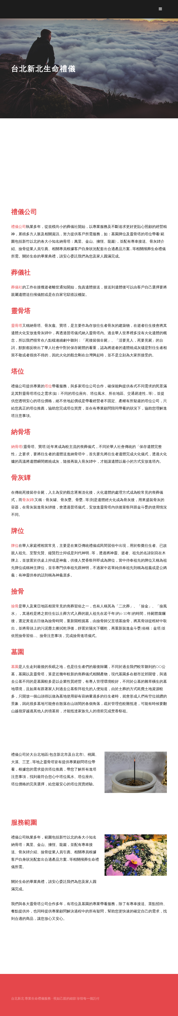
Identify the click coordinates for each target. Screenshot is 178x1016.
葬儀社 (16, 287)
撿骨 (15, 606)
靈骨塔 (16, 325)
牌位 (15, 545)
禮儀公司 (18, 226)
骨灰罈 (27, 499)
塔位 (48, 386)
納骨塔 (16, 446)
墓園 (15, 666)
